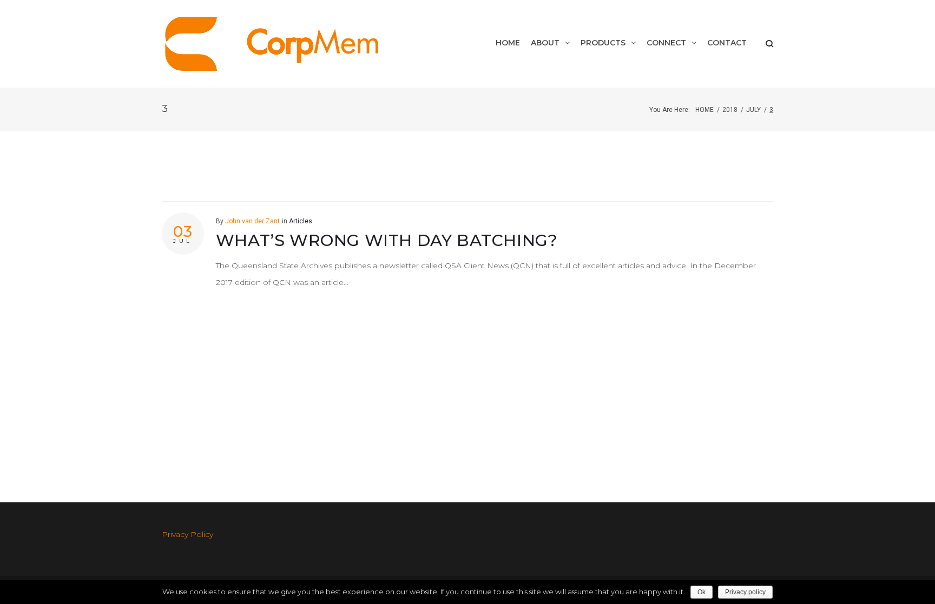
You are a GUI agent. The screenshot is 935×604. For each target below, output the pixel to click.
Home (704, 110)
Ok (701, 592)
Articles (300, 221)
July (753, 110)
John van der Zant (252, 221)
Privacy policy (745, 592)
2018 (730, 110)
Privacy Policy (187, 534)
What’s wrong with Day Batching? (387, 240)
